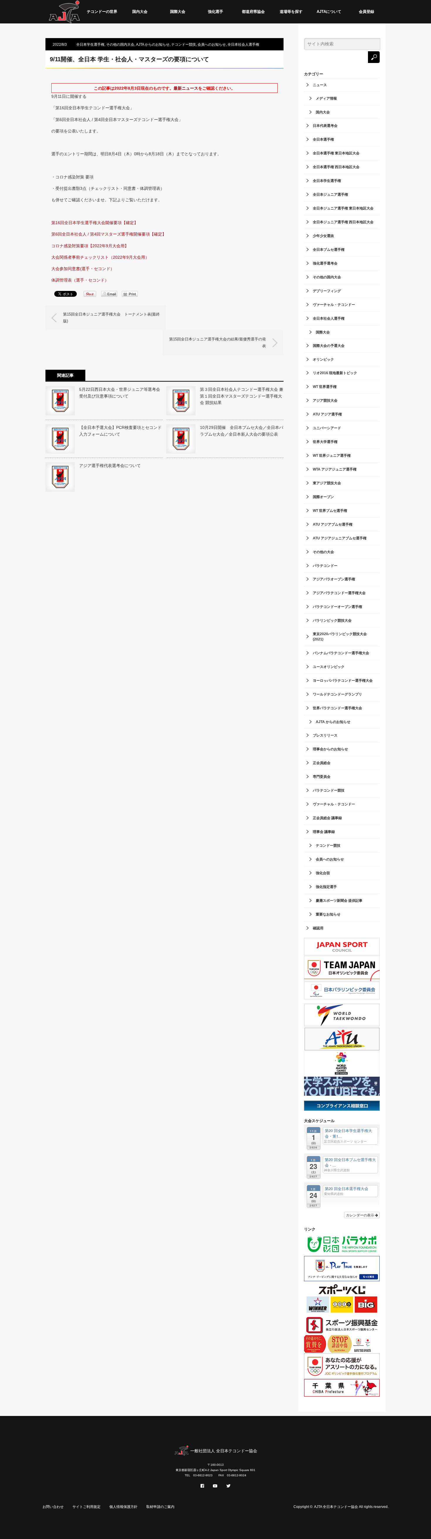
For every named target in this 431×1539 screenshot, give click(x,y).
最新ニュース (186, 88)
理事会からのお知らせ (330, 749)
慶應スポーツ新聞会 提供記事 (339, 901)
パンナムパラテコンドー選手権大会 (341, 653)
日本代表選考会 (325, 126)
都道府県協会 (253, 11)
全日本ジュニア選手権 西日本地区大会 (343, 222)
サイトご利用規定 (86, 1507)
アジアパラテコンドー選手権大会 (339, 593)
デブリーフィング (327, 291)
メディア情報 (326, 98)
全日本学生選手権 (90, 44)
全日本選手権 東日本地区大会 (336, 153)
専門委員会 (321, 777)
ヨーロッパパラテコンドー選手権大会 (343, 681)
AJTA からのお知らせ (152, 44)
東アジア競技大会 (327, 483)
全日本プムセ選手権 (329, 250)
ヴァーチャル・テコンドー (334, 305)
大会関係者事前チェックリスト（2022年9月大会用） (100, 257)
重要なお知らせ (328, 914)
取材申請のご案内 (160, 1507)
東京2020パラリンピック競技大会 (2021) (340, 636)
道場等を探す (291, 11)
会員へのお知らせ (212, 44)
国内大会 (139, 11)
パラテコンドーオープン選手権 (337, 607)
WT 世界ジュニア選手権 (332, 456)
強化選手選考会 (325, 263)
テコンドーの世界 (102, 11)
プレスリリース (325, 735)
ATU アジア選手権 (327, 414)
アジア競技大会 (325, 400)
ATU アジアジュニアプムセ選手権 (339, 538)
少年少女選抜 (323, 236)
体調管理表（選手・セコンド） (80, 280)
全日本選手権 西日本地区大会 (336, 167)
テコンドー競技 (183, 44)
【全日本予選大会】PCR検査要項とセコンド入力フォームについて (120, 430)
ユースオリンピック (329, 667)
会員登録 (366, 11)
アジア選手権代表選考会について (110, 465)
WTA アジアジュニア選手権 (335, 469)
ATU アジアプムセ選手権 (332, 524)
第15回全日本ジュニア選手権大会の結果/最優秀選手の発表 (217, 342)
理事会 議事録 (324, 832)
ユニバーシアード (327, 428)
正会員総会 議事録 (327, 818)
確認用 (318, 928)
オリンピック (323, 359)
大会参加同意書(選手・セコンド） (82, 268)
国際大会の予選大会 (329, 346)
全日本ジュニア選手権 (330, 194)
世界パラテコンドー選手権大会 (337, 708)
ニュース (320, 85)
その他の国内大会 (120, 44)
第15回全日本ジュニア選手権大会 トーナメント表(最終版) (111, 317)
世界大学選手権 (325, 442)
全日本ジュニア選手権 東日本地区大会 (343, 208)
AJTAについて (329, 11)
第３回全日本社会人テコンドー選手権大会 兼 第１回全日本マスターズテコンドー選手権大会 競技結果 (241, 396)
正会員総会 (321, 763)
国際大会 (177, 11)
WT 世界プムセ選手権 (330, 511)
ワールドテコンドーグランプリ (337, 694)
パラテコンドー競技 (329, 790)
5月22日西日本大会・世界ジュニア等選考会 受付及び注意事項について (121, 392)
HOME (64, 11)
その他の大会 (323, 552)
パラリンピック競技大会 (332, 620)
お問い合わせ (53, 1507)
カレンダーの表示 (360, 1214)
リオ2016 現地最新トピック (335, 373)
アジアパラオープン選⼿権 (334, 579)
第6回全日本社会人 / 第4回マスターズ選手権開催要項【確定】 (108, 234)
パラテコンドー (325, 566)
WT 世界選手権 (325, 387)
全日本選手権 (323, 139)
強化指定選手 (326, 887)
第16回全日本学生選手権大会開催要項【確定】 (94, 222)
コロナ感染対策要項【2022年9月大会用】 (90, 245)
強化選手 (215, 11)
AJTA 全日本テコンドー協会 (336, 1507)
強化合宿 (323, 873)
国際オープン (323, 497)
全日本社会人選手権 (243, 44)
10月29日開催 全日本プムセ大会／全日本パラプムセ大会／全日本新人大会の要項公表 (241, 430)
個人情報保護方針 (123, 1507)
